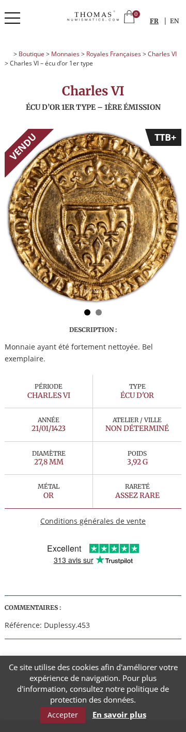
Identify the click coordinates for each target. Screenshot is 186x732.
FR (154, 21)
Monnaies (65, 53)
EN (174, 21)
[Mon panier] (129, 17)
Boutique (31, 53)
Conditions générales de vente (93, 521)
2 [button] (99, 312)
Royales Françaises (113, 53)
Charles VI (162, 53)
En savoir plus (119, 715)
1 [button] (87, 312)
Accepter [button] (63, 715)
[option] (93, 217)
